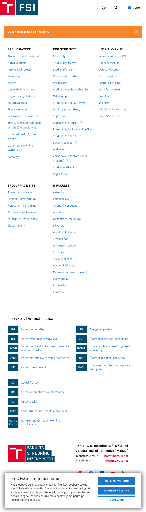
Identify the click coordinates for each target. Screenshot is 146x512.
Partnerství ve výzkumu (22, 199)
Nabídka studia (17, 63)
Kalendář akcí (61, 199)
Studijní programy (64, 63)
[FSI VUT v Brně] (19, 7)
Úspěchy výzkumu (110, 63)
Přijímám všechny (117, 481)
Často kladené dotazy (21, 89)
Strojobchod (60, 239)
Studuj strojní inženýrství (23, 56)
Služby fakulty (16, 225)
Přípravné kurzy (17, 109)
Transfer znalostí (109, 89)
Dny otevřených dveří (21, 96)
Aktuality (58, 192)
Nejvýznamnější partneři (23, 205)
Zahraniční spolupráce (22, 212)
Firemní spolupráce (20, 192)
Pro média (59, 285)
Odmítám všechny (116, 490)
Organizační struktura (67, 219)
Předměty (59, 56)
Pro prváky (60, 83)
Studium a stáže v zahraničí (70, 89)
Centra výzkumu (109, 76)
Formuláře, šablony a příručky (72, 129)
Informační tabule (64, 245)
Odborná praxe (62, 96)
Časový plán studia (65, 76)
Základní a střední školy (22, 219)
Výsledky (104, 103)
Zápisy (12, 83)
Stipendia (59, 116)
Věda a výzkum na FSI (112, 56)
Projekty (104, 96)
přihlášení (41, 31)
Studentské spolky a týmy (69, 103)
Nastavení (117, 500)
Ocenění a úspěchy (65, 205)
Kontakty (13, 157)
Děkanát (58, 225)
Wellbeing (59, 149)
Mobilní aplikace (18, 103)
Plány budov (60, 279)
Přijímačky (14, 76)
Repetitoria (60, 174)
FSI (7, 19)
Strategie (59, 252)
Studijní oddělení (63, 167)
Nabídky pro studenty (66, 109)
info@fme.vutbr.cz (116, 460)
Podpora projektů (110, 83)
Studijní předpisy (63, 69)
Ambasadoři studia (20, 69)
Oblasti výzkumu (109, 69)
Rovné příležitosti (64, 265)
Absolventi (59, 212)
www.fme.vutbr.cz (116, 456)
